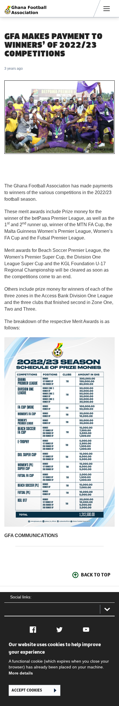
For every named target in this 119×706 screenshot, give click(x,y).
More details (21, 673)
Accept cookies (27, 690)
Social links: (20, 597)
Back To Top (95, 575)
